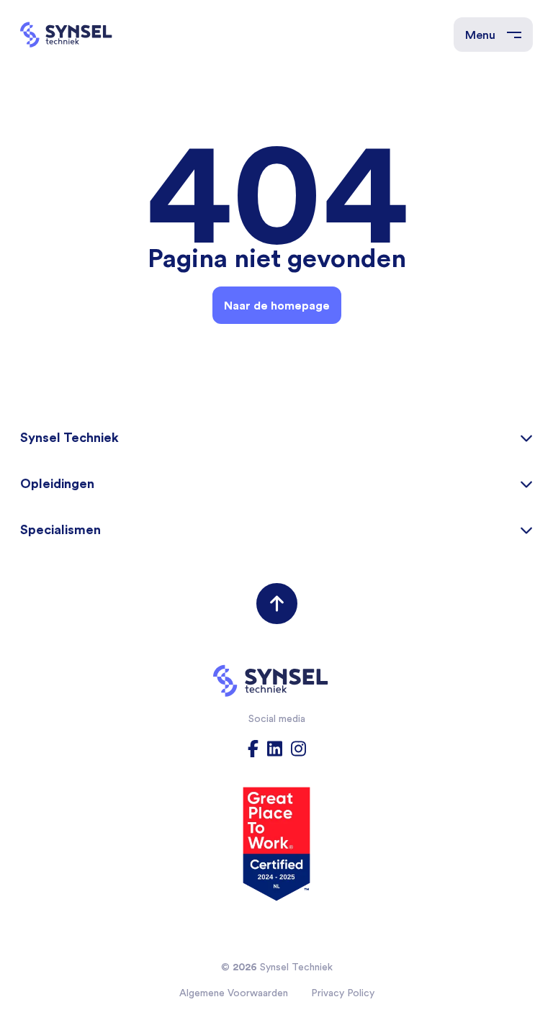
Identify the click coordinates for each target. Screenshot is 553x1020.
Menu (480, 34)
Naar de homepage (277, 305)
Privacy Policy (342, 992)
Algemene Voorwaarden (233, 992)
